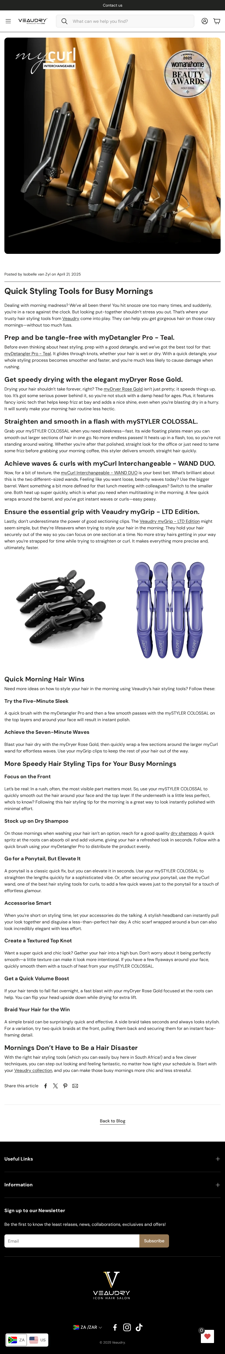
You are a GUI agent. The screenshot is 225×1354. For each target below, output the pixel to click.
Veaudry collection (33, 1070)
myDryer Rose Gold (123, 389)
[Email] (75, 1086)
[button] (125, 21)
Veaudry (70, 318)
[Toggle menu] (8, 21)
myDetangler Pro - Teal (27, 353)
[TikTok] (139, 1327)
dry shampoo (184, 833)
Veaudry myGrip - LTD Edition (170, 521)
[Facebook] (115, 1327)
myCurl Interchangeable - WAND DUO (99, 473)
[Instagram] (127, 1327)
